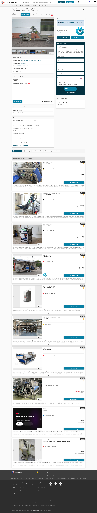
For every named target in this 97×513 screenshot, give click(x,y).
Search (62, 2)
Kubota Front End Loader (16, 478)
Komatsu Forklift (71, 478)
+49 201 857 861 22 (19, 472)
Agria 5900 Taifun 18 (81, 478)
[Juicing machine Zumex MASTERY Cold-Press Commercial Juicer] (27, 450)
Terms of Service (40, 510)
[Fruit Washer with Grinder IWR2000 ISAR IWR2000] (27, 204)
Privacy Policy (32, 510)
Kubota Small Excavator (29, 478)
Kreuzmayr (24, 63)
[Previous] (13, 36)
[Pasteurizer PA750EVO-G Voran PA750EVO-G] (27, 297)
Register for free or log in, (69, 22)
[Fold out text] (48, 190)
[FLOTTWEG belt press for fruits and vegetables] (27, 389)
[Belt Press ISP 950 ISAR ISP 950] (27, 173)
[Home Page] (12, 5)
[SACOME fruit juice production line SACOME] (27, 327)
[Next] (52, 36)
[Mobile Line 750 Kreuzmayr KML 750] (27, 266)
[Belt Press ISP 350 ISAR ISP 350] (27, 235)
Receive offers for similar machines (68, 84)
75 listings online (61, 32)
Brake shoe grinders (61, 478)
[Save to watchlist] (81, 9)
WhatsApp (78, 37)
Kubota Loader (40, 478)
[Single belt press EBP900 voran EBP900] (27, 358)
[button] (95, 2)
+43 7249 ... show (63, 102)
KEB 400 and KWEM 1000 (23, 66)
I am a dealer (62, 82)
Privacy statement (70, 92)
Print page (27, 151)
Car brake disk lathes (50, 478)
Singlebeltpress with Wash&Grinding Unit (31, 60)
